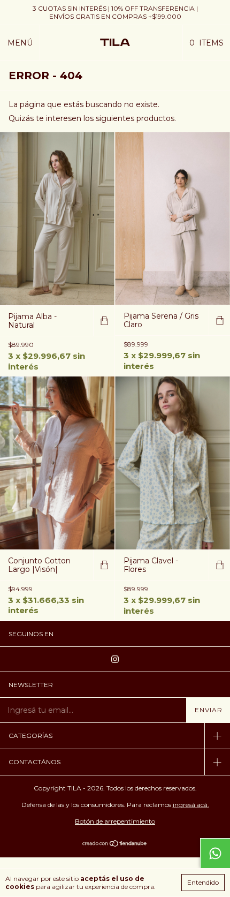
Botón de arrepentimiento (115, 821)
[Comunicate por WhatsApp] (215, 853)
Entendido (203, 882)
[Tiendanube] (115, 844)
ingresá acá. (191, 805)
